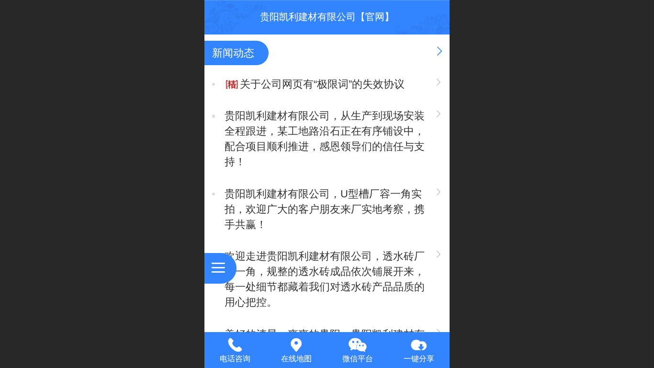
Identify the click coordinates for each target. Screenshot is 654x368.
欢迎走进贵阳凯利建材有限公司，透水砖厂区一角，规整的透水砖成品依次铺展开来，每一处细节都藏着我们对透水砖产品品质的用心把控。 (325, 279)
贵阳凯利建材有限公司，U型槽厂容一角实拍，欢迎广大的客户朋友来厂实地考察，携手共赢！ (325, 209)
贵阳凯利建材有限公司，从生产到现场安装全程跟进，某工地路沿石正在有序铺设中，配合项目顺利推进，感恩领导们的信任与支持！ (325, 139)
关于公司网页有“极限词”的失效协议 (322, 84)
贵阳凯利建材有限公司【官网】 (327, 17)
